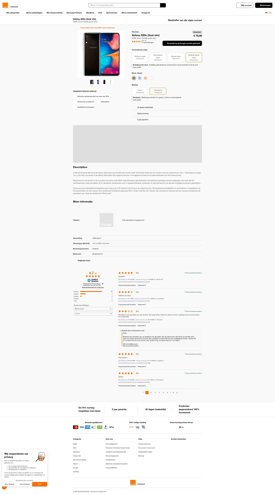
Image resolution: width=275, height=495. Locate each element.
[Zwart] (134, 78)
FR (266, 13)
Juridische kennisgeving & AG (116, 452)
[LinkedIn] (183, 444)
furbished (14, 7)
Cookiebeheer (110, 460)
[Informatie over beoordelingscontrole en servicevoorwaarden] (103, 284)
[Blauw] (140, 78)
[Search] (163, 5)
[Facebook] (172, 444)
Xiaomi (75, 464)
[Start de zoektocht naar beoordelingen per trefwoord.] (111, 314)
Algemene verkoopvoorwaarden (117, 464)
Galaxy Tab (77, 456)
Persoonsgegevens (112, 456)
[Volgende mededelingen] (177, 392)
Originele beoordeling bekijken (127, 285)
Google (75, 468)
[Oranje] (145, 78)
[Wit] (151, 78)
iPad (74, 448)
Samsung (76, 452)
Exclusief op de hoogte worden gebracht (183, 43)
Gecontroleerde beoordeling (194, 272)
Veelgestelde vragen (145, 452)
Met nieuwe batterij (79, 460)
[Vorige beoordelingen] (143, 392)
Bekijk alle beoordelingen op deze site (93, 287)
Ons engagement (112, 444)
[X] (188, 444)
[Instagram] (177, 444)
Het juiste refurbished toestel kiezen (118, 448)
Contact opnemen (144, 444)
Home (74, 27)
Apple (75, 444)
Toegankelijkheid (111, 468)
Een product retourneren (146, 448)
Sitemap (141, 456)
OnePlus (76, 472)
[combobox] (124, 5)
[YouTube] (193, 444)
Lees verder (137, 67)
